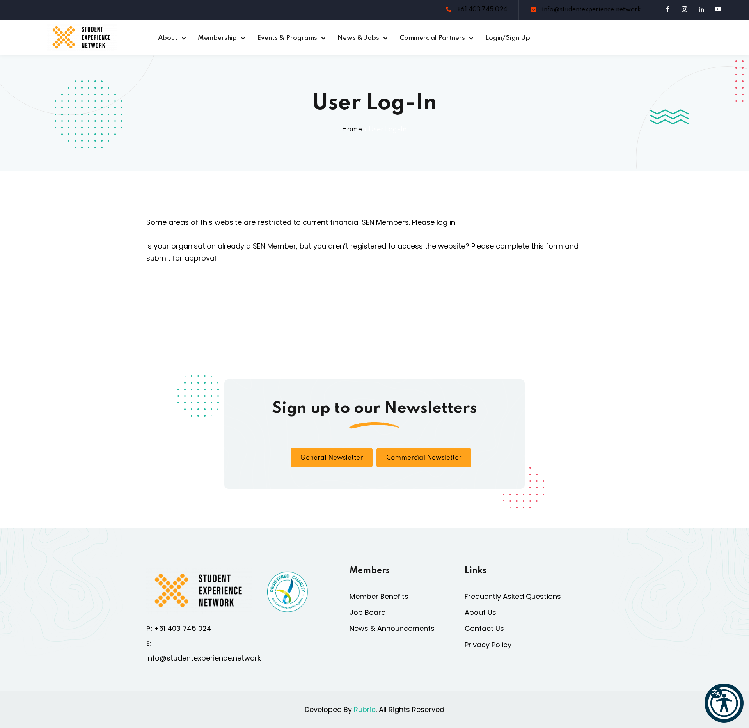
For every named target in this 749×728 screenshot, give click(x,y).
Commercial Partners (432, 38)
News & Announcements (392, 628)
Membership (217, 38)
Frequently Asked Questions (513, 596)
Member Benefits (379, 596)
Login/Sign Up (507, 38)
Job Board (368, 612)
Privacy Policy (488, 645)
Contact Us (484, 628)
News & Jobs (358, 38)
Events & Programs (287, 38)
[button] (724, 703)
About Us (480, 612)
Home (352, 129)
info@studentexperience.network (590, 10)
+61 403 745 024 (481, 10)
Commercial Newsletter (423, 458)
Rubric (365, 709)
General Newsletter (331, 458)
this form (547, 246)
